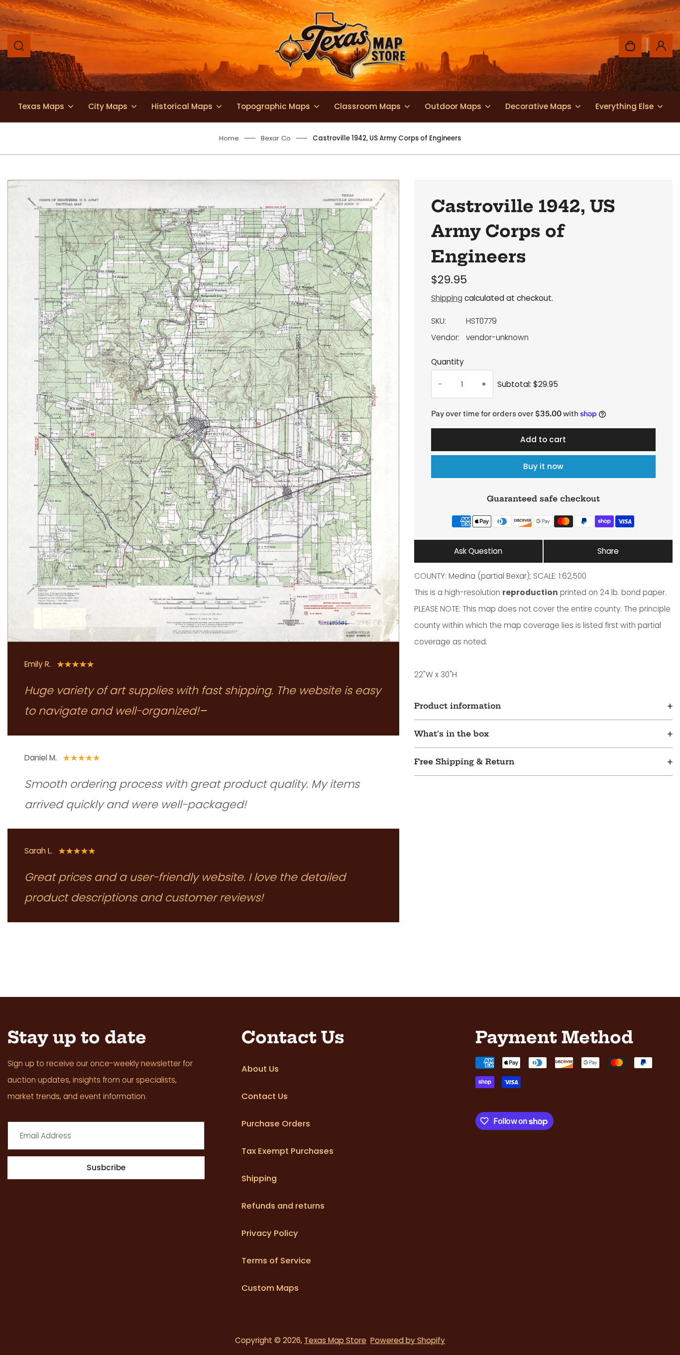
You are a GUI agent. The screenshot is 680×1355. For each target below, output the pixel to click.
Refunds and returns (283, 1206)
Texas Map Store (335, 1340)
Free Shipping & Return (464, 761)
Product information (457, 706)
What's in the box (451, 734)
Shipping (446, 298)
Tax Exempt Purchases (287, 1151)
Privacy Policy (269, 1233)
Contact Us (264, 1096)
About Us (260, 1069)
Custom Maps (270, 1288)
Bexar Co (276, 138)
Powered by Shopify (407, 1340)
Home (229, 138)
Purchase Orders (275, 1123)
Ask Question (478, 551)
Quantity (447, 362)
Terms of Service (276, 1260)
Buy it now (543, 466)
